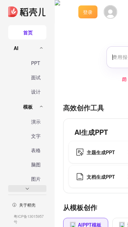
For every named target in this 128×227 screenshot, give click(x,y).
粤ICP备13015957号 (29, 219)
